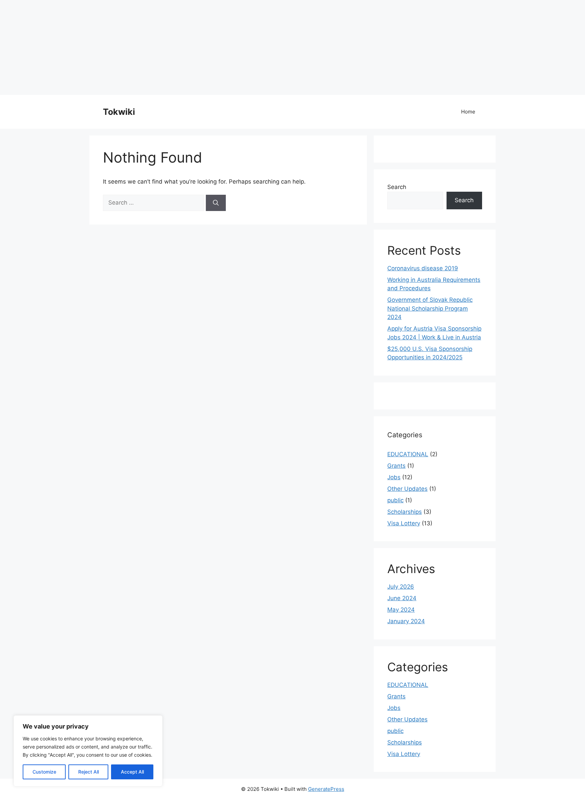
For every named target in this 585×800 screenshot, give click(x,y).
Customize (44, 772)
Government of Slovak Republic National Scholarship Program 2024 (430, 308)
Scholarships (404, 511)
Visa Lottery (403, 523)
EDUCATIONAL (407, 454)
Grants (396, 465)
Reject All (88, 772)
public (395, 500)
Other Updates (407, 488)
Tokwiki (119, 112)
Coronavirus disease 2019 (422, 268)
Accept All (132, 772)
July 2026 (400, 586)
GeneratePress (326, 789)
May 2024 (401, 609)
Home (468, 111)
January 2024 (406, 621)
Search (396, 187)
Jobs (393, 477)
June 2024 (401, 598)
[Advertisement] (203, 47)
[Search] (216, 203)
